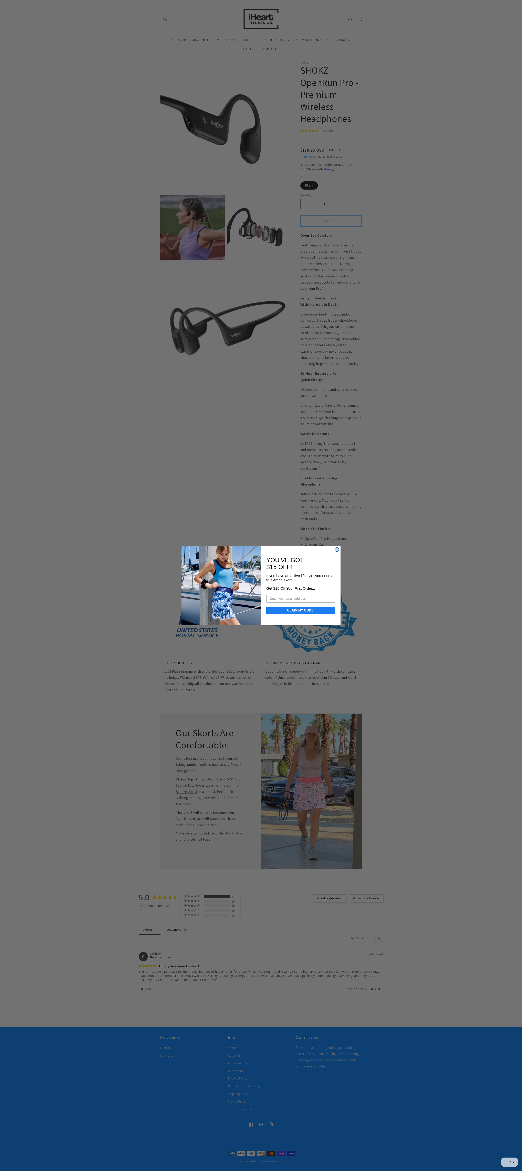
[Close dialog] (337, 549)
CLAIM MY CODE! (301, 610)
